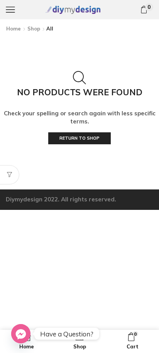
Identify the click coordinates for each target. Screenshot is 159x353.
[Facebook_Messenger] (20, 333)
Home (13, 28)
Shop (33, 28)
